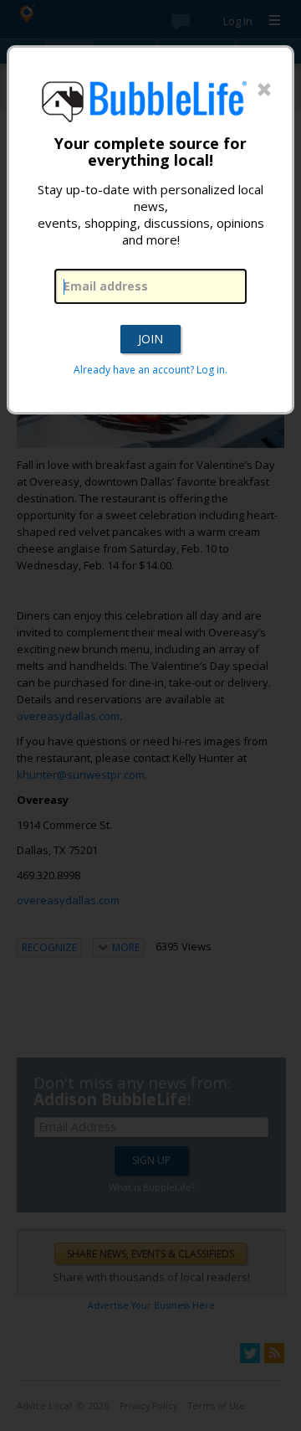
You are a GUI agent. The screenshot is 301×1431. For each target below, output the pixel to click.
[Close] (264, 90)
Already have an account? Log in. (150, 370)
